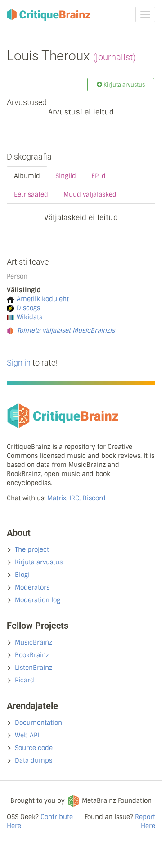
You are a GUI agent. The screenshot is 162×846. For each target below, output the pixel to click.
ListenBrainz (33, 667)
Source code (34, 748)
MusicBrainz (33, 642)
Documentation (38, 722)
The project (32, 549)
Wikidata (30, 317)
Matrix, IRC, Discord (76, 498)
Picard (24, 680)
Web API (27, 735)
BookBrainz (32, 655)
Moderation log (37, 600)
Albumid (27, 176)
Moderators (32, 587)
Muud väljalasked (90, 194)
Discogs (28, 308)
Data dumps (33, 760)
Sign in (19, 362)
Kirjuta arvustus (39, 562)
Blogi (22, 575)
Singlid (65, 176)
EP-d (98, 176)
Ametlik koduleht (43, 299)
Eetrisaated (31, 194)
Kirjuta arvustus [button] (123, 84)
